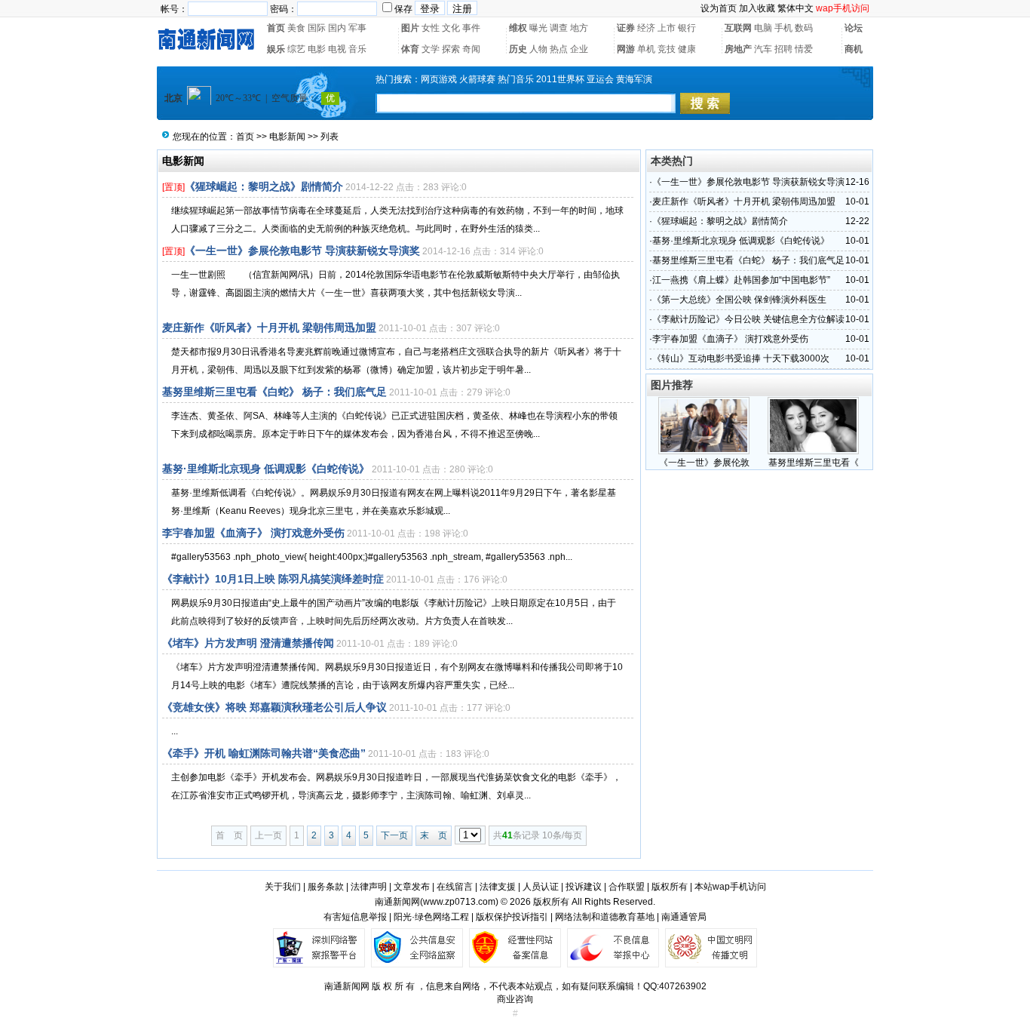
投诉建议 (584, 886)
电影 (317, 49)
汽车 (763, 49)
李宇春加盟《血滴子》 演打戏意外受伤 (253, 533)
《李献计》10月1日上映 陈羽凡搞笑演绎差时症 (273, 579)
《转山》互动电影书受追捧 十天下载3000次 (740, 358)
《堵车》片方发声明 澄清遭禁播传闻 (248, 643)
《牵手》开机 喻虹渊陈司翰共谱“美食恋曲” (264, 753)
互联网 (738, 28)
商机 (854, 49)
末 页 (433, 835)
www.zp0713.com (459, 901)
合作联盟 (626, 886)
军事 (357, 28)
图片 (410, 28)
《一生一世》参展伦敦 (704, 462)
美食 (296, 28)
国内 (337, 28)
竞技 (667, 49)
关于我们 (283, 886)
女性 (431, 28)
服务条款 (326, 886)
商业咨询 (515, 999)
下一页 (394, 835)
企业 (579, 49)
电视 (337, 49)
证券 (626, 28)
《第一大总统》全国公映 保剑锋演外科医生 (739, 299)
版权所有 (669, 886)
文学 (431, 49)
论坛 (854, 28)
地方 (579, 28)
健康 (687, 49)
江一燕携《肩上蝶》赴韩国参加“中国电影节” (741, 280)
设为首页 (718, 8)
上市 (667, 28)
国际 (317, 28)
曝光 (538, 28)
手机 (783, 28)
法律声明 (369, 886)
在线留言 (455, 886)
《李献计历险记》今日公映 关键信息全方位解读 (748, 319)
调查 (559, 28)
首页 (276, 28)
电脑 (763, 28)
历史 (518, 49)
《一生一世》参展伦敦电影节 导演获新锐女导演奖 (302, 250)
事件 (471, 28)
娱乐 (276, 49)
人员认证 (541, 886)
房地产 (738, 49)
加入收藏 (757, 8)
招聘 (783, 49)
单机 (646, 49)
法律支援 (498, 886)
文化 (451, 28)
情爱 (804, 49)
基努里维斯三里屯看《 (813, 462)
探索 (451, 49)
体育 (410, 49)
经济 (646, 28)
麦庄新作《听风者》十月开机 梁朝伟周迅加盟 (269, 327)
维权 (518, 28)
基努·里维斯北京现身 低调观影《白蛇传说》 (265, 469)
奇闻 (471, 49)
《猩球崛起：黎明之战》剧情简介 (264, 186)
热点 (559, 49)
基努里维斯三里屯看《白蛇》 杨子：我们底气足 (274, 392)
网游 (626, 49)
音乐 (357, 49)
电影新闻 (287, 136)
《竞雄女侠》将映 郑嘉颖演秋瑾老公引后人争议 (274, 707)
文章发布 (412, 886)
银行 (687, 28)
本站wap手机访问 (730, 886)
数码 (804, 28)
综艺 (296, 49)
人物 (538, 49)
